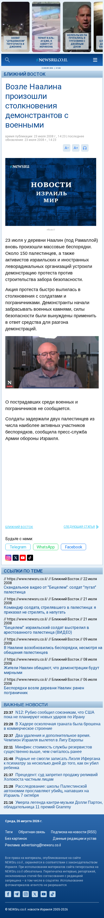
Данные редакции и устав (74, 838)
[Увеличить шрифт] (76, 148)
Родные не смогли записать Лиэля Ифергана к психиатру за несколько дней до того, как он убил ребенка (52, 763)
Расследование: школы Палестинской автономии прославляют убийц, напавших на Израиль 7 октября (46, 790)
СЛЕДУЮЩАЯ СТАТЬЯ (79, 527)
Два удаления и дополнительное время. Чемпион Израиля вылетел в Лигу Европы (47, 737)
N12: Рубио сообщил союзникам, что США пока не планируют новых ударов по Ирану (49, 714)
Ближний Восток (24, 74)
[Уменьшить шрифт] (66, 148)
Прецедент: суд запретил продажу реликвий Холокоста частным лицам (51, 777)
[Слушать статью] (90, 148)
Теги (9, 832)
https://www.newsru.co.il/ (27, 579)
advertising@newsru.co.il (41, 845)
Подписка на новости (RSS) (73, 832)
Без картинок (16, 838)
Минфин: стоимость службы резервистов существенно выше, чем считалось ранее (48, 749)
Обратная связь (31, 832)
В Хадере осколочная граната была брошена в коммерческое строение (52, 726)
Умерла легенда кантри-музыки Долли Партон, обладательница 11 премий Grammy (53, 804)
